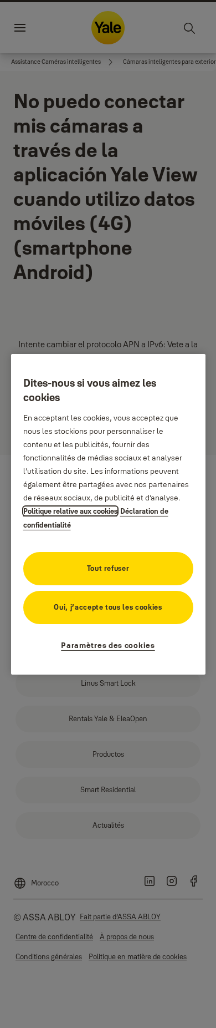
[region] (108, 513)
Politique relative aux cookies (70, 511)
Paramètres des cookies (108, 645)
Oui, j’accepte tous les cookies (108, 606)
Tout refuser (108, 568)
